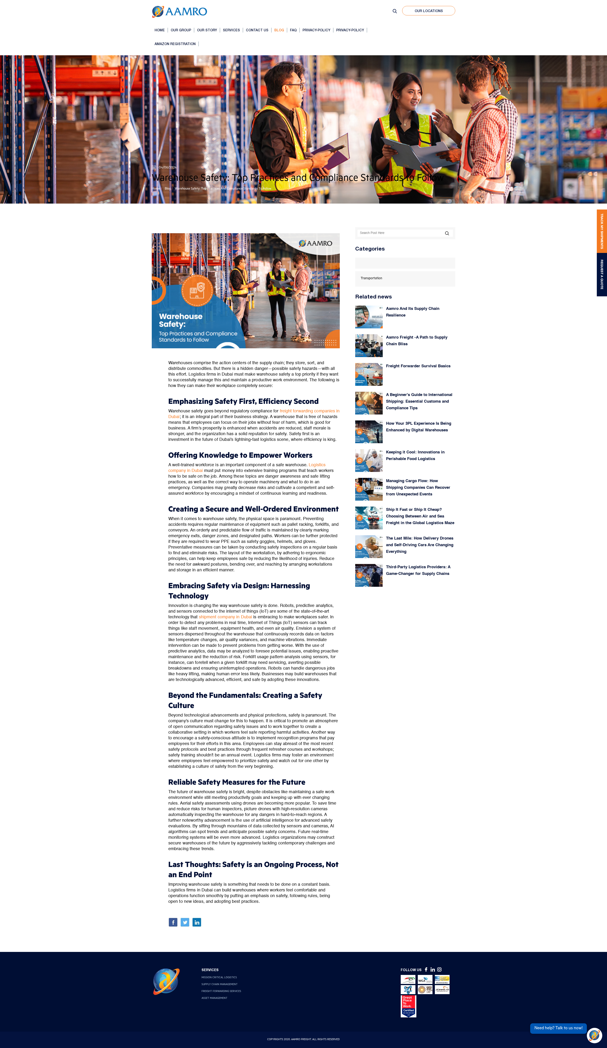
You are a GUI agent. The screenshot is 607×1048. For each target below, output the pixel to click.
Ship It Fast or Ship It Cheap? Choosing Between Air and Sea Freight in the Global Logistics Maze (420, 516)
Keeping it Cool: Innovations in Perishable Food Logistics (415, 455)
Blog (279, 30)
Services (231, 30)
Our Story (207, 30)
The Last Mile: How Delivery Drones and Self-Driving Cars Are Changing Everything (419, 545)
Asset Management (214, 998)
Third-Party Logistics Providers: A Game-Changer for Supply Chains (418, 570)
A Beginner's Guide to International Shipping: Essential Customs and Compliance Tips (419, 401)
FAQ (293, 30)
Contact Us (257, 30)
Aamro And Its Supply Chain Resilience (412, 312)
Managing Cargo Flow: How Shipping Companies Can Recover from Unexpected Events (418, 487)
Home (160, 30)
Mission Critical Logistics (219, 977)
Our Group (181, 30)
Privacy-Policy (316, 30)
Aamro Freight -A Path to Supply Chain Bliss (416, 340)
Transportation (371, 279)
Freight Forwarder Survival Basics (418, 366)
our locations (429, 11)
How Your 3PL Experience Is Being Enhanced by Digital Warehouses (418, 427)
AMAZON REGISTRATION (175, 44)
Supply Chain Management (220, 984)
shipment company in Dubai (225, 617)
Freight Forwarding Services (221, 991)
